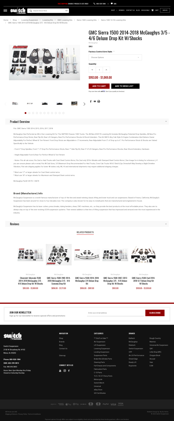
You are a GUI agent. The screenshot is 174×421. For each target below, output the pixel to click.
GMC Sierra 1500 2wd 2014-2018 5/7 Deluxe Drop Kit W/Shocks (143, 280)
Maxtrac (153, 342)
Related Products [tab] (85, 232)
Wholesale (145, 10)
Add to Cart (115, 254)
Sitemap (62, 355)
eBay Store (98, 390)
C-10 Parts (98, 373)
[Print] (98, 101)
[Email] (95, 101)
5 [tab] (41, 113)
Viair (151, 362)
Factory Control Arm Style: (101, 52)
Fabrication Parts (100, 369)
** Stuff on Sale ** (101, 338)
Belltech (132, 338)
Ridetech (132, 345)
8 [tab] (52, 113)
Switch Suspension (136, 349)
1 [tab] (25, 113)
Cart (157, 10)
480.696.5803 (12, 367)
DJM (151, 366)
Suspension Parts (100, 355)
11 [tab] (63, 113)
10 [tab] (59, 113)
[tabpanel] (15, 103)
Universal (97, 386)
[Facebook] (90, 101)
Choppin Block (155, 355)
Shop (113, 10)
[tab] (87, 122)
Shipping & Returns (11, 414)
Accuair (152, 359)
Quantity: (93, 64)
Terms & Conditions (34, 414)
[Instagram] (65, 371)
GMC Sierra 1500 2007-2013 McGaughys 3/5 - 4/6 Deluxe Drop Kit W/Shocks (115, 280)
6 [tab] (44, 113)
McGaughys (133, 342)
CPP (130, 352)
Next (83, 103)
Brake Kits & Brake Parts (103, 359)
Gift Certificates (100, 393)
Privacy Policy (22, 414)
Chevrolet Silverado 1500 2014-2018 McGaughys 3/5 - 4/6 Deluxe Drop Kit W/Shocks (30, 280)
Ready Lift (132, 362)
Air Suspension (99, 342)
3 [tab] (33, 113)
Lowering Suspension (102, 349)
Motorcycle (98, 379)
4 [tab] (37, 113)
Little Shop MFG (155, 352)
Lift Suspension (100, 345)
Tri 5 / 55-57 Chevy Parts (103, 376)
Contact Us (130, 10)
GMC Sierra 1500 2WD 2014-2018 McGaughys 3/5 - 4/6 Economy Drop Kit (59, 280)
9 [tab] (56, 113)
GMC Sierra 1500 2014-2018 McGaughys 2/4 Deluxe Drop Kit (87, 280)
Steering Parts (99, 362)
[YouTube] (60, 371)
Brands (121, 10)
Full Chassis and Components (105, 366)
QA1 (151, 349)
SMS (114, 3)
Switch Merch (99, 383)
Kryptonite (132, 366)
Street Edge (133, 359)
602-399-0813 (13, 363)
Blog (138, 10)
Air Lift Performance (136, 355)
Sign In (165, 10)
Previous (5, 103)
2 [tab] (29, 113)
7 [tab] (48, 113)
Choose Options (30, 254)
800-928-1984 (101, 3)
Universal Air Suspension (159, 345)
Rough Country (155, 338)
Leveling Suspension (101, 352)
